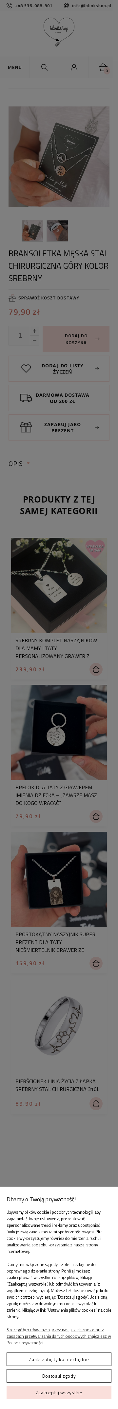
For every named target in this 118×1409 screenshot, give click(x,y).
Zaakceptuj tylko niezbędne (59, 1359)
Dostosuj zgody (59, 1375)
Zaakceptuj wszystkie (59, 1392)
